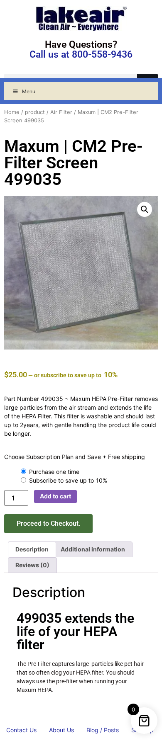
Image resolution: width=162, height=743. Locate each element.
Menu (28, 91)
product (35, 112)
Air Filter (61, 112)
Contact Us (21, 729)
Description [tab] (32, 549)
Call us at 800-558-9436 (81, 54)
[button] (144, 209)
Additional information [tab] (93, 549)
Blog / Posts (102, 729)
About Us (61, 729)
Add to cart (55, 496)
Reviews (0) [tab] (32, 564)
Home (12, 112)
